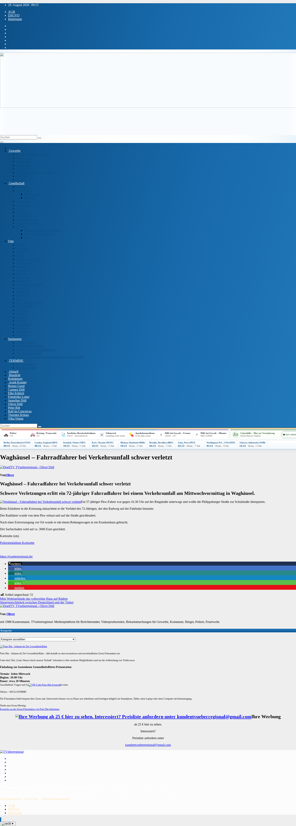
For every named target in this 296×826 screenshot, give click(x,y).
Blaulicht (14, 375)
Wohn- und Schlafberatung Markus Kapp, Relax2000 (50, 357)
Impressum (15, 19)
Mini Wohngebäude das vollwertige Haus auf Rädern (34, 598)
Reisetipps (23, 216)
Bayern (20, 252)
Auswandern (32, 194)
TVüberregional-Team (10, 799)
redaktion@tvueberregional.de (55, 799)
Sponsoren (15, 339)
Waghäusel (23, 324)
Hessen (20, 273)
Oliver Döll (15, 404)
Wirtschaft (22, 176)
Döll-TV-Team (31, 799)
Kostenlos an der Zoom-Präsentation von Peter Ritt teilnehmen (29, 709)
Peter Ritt (14, 407)
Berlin (20, 255)
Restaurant (23, 165)
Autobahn (22, 248)
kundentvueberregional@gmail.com (148, 745)
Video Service (25, 169)
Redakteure (15, 378)
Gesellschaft (16, 183)
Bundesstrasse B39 (28, 259)
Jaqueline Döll (17, 400)
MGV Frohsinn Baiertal (39, 234)
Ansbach (21, 245)
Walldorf (21, 328)
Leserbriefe (23, 205)
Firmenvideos (24, 158)
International (24, 190)
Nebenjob (22, 212)
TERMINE (15, 360)
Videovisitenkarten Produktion (35, 172)
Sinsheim (22, 317)
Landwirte (22, 201)
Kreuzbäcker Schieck (29, 346)
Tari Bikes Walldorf (28, 353)
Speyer (20, 313)
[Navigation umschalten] (1, 142)
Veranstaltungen (26, 368)
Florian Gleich (25, 342)
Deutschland (24, 263)
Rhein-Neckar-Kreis (29, 284)
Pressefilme (23, 161)
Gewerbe (14, 150)
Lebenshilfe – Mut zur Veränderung (257, 433)
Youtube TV (24, 179)
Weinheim (22, 331)
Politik (20, 208)
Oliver (10, 475)
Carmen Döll (16, 389)
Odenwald (22, 295)
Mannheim (23, 288)
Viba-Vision (15, 418)
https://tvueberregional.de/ (16, 556)
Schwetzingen (25, 306)
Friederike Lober (18, 397)
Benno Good (16, 386)
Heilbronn (22, 281)
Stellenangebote (26, 219)
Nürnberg (22, 292)
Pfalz (19, 299)
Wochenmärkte (25, 364)
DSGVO (14, 15)
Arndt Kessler (17, 382)
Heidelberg (23, 277)
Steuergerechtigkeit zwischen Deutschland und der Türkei (36, 602)
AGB (11, 11)
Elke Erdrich (16, 393)
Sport (27, 237)
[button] (15, 563)
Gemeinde (23, 187)
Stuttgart (21, 310)
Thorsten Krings (18, 415)
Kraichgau (22, 270)
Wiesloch (22, 335)
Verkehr (21, 321)
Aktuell (13, 371)
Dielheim (22, 266)
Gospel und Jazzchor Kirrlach (43, 230)
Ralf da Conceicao (20, 411)
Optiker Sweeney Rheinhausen (36, 349)
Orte (11, 241)
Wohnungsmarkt (26, 223)
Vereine (21, 226)
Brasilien (29, 197)
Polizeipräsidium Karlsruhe (17, 543)
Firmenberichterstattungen (32, 154)
